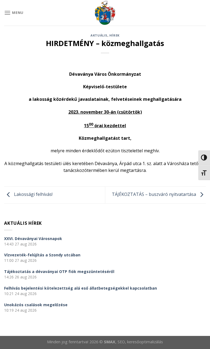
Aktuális (99, 35)
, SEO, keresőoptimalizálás (139, 341)
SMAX (109, 341)
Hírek (114, 35)
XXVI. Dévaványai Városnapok (33, 238)
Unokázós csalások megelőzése (36, 304)
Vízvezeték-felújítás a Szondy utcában (42, 254)
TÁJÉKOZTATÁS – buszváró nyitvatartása (154, 194)
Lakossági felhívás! (32, 194)
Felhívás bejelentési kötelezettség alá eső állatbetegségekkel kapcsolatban (80, 288)
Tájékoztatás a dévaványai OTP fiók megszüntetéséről (59, 271)
